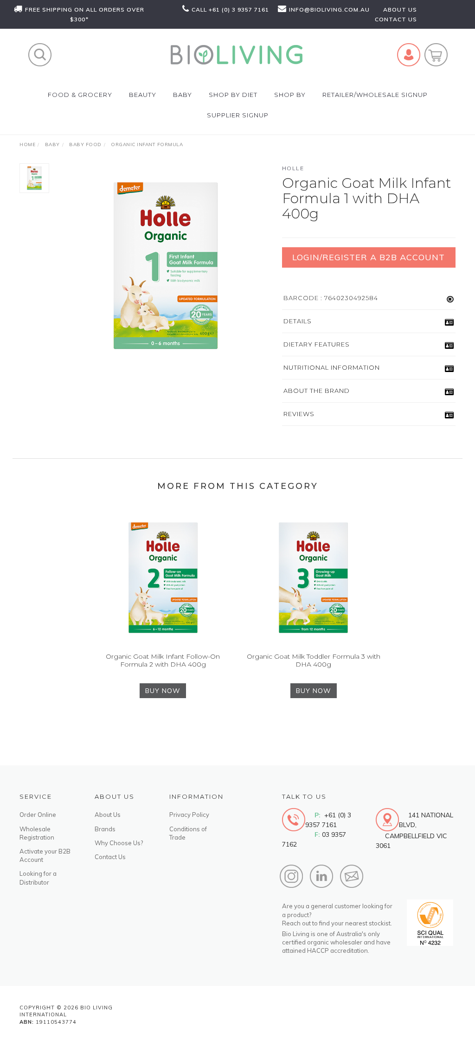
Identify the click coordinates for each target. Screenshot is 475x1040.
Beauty (142, 94)
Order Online (37, 814)
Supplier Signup (238, 115)
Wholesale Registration (36, 833)
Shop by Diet (233, 94)
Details (297, 321)
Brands (105, 829)
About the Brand (316, 390)
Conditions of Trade (188, 833)
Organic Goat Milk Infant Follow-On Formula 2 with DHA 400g (163, 660)
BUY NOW (162, 691)
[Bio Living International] (236, 54)
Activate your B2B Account (45, 855)
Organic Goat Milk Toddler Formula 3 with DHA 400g (313, 660)
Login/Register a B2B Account (368, 257)
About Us (108, 814)
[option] (165, 265)
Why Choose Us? (119, 843)
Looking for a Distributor (38, 878)
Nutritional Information (331, 367)
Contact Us (110, 856)
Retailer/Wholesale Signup (375, 94)
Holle (293, 168)
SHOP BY (290, 94)
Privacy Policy (189, 814)
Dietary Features (316, 344)
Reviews (299, 413)
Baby (182, 94)
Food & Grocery (80, 94)
